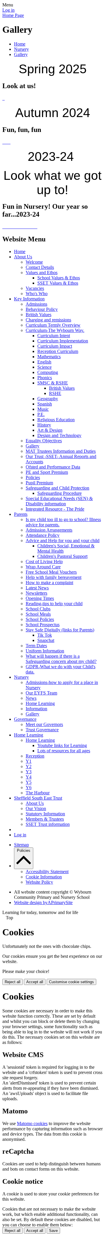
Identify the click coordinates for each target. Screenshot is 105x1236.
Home (19, 43)
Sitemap (21, 844)
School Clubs (38, 608)
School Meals (38, 614)
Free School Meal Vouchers (51, 572)
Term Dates (36, 645)
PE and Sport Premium (47, 472)
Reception (35, 755)
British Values (38, 314)
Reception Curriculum (57, 351)
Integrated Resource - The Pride (55, 508)
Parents (20, 514)
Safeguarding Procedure (59, 493)
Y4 (29, 776)
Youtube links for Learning (62, 745)
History (44, 424)
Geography (47, 398)
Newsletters (36, 593)
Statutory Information (45, 813)
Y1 (29, 761)
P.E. (41, 414)
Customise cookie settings (71, 982)
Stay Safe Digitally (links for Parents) (60, 629)
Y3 (29, 771)
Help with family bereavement (53, 577)
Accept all (34, 982)
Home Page (13, 15)
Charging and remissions (48, 319)
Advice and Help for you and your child (62, 540)
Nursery (21, 49)
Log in (8, 10)
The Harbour (38, 792)
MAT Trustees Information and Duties (61, 451)
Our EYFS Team (41, 692)
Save (53, 1230)
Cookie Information (44, 876)
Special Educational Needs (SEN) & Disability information (59, 501)
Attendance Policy (43, 535)
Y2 (29, 766)
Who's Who (37, 293)
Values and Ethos (41, 272)
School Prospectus (43, 624)
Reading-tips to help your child (54, 603)
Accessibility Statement (47, 871)
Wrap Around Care (43, 566)
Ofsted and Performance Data (53, 466)
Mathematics (49, 356)
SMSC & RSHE (52, 382)
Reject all (12, 982)
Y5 (29, 782)
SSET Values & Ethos (57, 283)
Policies (33, 477)
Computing (47, 372)
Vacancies (35, 288)
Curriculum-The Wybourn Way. (55, 330)
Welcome (34, 262)
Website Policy (39, 882)
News (31, 698)
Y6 (29, 787)
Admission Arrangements (49, 530)
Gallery (21, 54)
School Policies (40, 619)
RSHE (55, 393)
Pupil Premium (39, 482)
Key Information (29, 298)
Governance (25, 719)
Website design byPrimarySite (43, 902)
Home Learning (40, 703)
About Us (23, 256)
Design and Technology (59, 435)
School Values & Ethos (58, 277)
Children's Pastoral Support (62, 556)
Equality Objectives (44, 440)
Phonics (44, 377)
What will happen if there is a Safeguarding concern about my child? (61, 659)
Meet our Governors (44, 724)
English (44, 361)
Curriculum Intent (53, 335)
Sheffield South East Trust (38, 797)
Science (44, 367)
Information (36, 708)
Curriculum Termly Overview (53, 325)
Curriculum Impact (54, 346)
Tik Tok (44, 635)
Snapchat (45, 640)
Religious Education (56, 419)
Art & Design (49, 430)
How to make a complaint (49, 582)
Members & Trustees (45, 819)
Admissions (36, 304)
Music (43, 409)
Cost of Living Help (44, 561)
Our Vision (36, 808)
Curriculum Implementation (62, 340)
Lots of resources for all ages (63, 750)
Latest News (37, 587)
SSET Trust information (48, 824)
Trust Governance (42, 729)
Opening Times (40, 598)
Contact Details (40, 267)
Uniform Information (45, 650)
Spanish (44, 403)
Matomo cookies (32, 1123)
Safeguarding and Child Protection (57, 487)
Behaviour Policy (42, 309)
